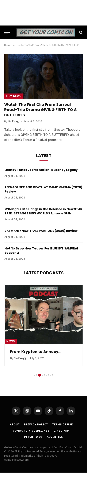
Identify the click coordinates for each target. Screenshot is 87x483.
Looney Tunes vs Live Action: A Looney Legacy (41, 170)
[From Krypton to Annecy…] (44, 314)
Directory (62, 430)
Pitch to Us (33, 436)
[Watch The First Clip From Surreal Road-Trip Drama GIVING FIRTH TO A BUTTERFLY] (43, 76)
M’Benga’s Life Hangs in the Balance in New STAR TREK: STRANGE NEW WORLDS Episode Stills (43, 211)
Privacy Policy (36, 424)
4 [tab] (48, 375)
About (15, 424)
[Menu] (7, 32)
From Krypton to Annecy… (35, 351)
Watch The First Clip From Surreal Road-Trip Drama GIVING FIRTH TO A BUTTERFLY (40, 110)
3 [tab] (44, 375)
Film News (14, 96)
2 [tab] (40, 375)
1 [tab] (36, 375)
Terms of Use (62, 424)
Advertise (55, 436)
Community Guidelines (31, 430)
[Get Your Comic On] (45, 32)
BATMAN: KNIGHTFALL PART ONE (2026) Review (40, 231)
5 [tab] (52, 375)
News (10, 341)
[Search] (80, 32)
